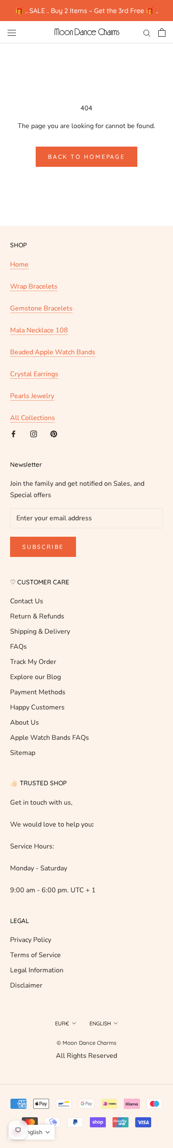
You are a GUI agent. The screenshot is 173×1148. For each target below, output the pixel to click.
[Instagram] (33, 433)
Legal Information (36, 970)
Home (19, 264)
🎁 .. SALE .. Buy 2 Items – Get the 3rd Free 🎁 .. (86, 10)
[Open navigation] (12, 32)
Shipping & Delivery (40, 631)
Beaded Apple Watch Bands (52, 352)
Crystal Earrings (34, 374)
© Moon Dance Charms (86, 1042)
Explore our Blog (35, 677)
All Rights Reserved (86, 1055)
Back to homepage (86, 157)
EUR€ (62, 1023)
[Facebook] (13, 433)
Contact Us (26, 601)
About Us (24, 722)
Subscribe (43, 547)
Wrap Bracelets (34, 286)
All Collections (32, 418)
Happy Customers (37, 707)
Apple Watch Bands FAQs (49, 737)
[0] (161, 32)
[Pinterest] (53, 433)
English (100, 1023)
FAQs (18, 646)
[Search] (147, 32)
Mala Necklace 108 (39, 330)
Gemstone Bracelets (41, 308)
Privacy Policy (30, 940)
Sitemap (22, 752)
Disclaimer (26, 985)
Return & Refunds (37, 616)
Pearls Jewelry (32, 396)
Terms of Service (35, 955)
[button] (31, 1132)
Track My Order (33, 661)
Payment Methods (38, 692)
